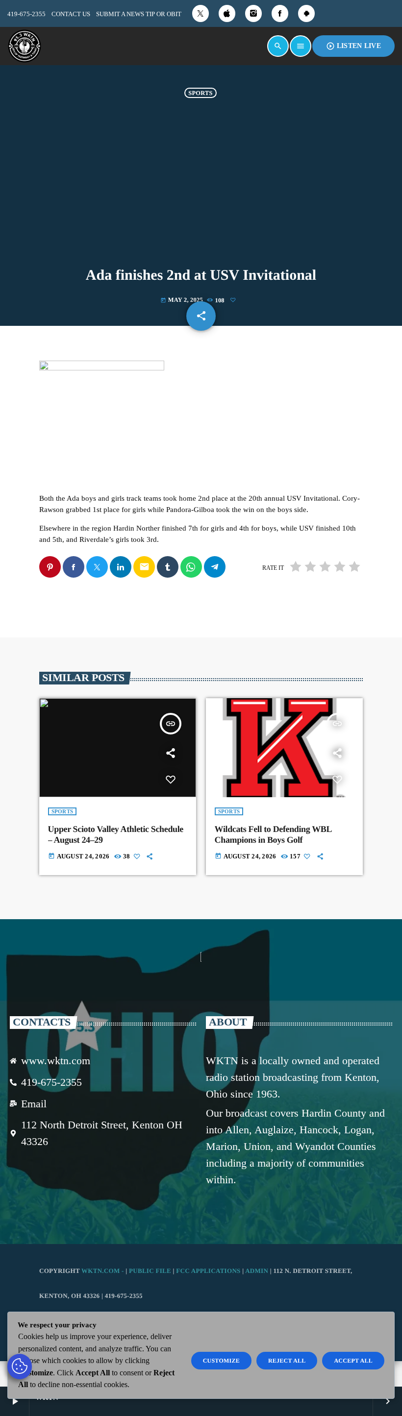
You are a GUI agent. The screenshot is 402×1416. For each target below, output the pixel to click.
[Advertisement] (201, 180)
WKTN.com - (103, 1270)
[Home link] (24, 46)
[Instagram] (253, 13)
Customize (221, 1360)
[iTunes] (227, 13)
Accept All (353, 1360)
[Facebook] (280, 13)
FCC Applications (208, 1270)
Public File (150, 1270)
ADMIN (256, 1270)
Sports (200, 92)
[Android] (306, 13)
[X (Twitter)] (200, 13)
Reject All (287, 1360)
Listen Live (353, 46)
